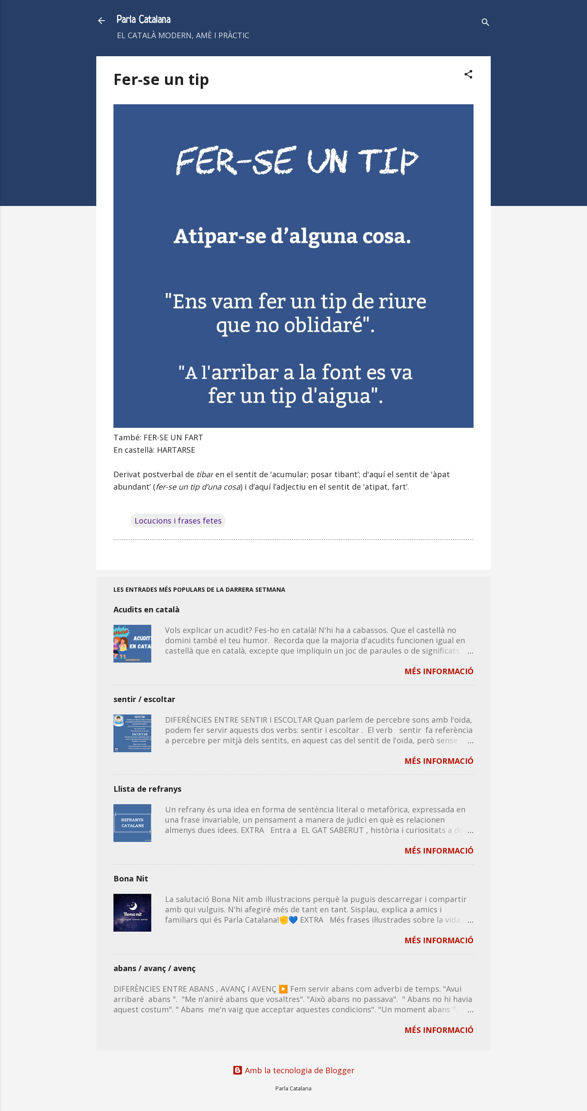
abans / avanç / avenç (154, 968)
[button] (468, 75)
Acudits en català (146, 609)
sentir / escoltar (144, 699)
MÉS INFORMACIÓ (439, 671)
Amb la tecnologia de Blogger (299, 1070)
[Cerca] (485, 23)
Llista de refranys (147, 789)
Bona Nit (130, 878)
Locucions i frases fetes (178, 520)
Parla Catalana (144, 20)
